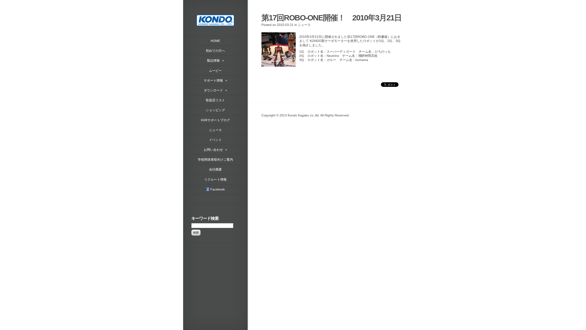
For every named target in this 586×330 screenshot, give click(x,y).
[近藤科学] (215, 17)
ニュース (304, 25)
